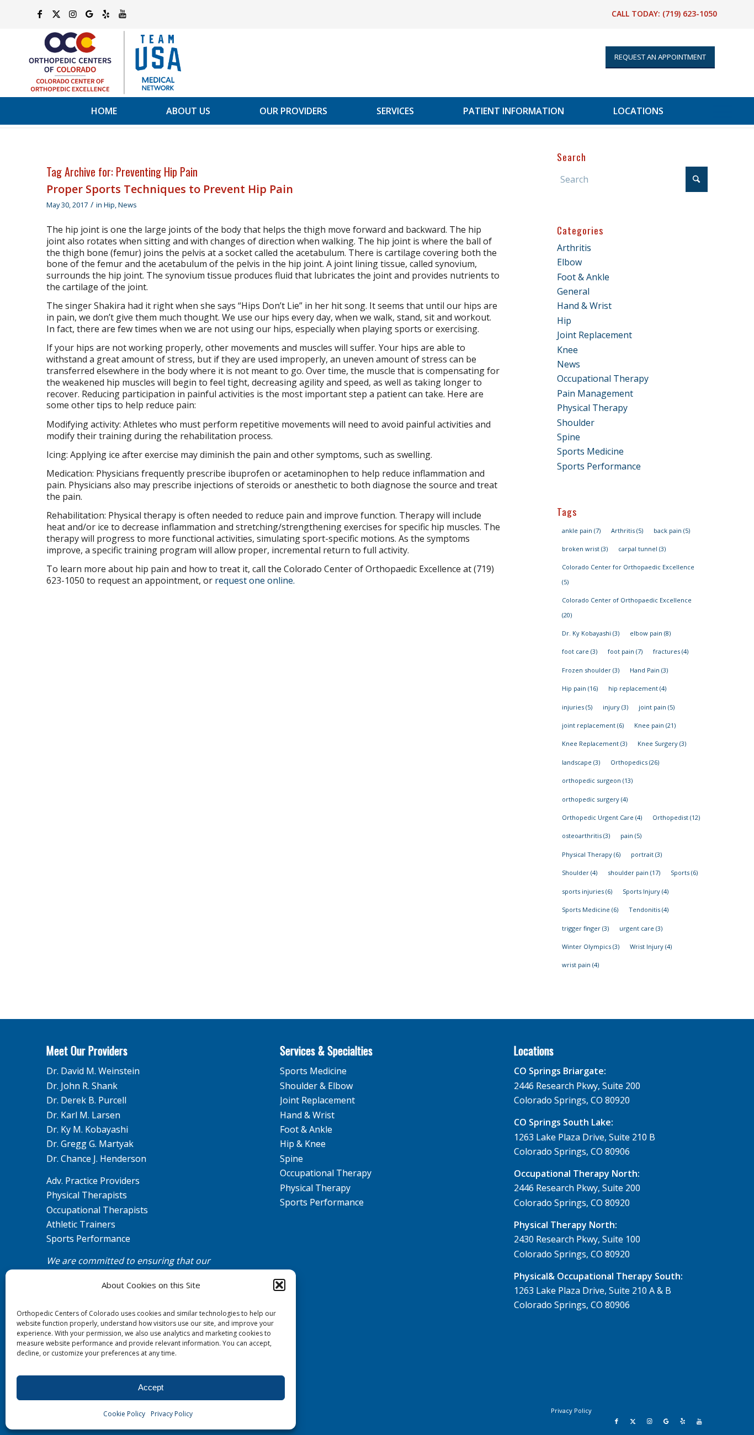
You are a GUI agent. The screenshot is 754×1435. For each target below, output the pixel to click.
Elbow (569, 262)
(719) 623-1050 (689, 13)
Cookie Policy (124, 1413)
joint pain (657, 707)
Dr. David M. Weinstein (93, 1071)
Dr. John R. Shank (82, 1086)
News (127, 205)
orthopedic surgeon (597, 780)
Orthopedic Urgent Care (602, 817)
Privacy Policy (172, 1413)
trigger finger (585, 928)
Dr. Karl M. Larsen (83, 1115)
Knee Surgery (662, 743)
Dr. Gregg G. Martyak (90, 1144)
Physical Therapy (592, 408)
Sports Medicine (590, 451)
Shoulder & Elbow (316, 1086)
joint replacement (593, 725)
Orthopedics (634, 762)
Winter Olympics (590, 946)
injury (615, 707)
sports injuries (587, 891)
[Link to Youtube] (122, 14)
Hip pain (580, 688)
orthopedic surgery (595, 799)
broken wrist (585, 549)
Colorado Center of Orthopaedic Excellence (627, 607)
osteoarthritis (586, 835)
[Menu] (722, 111)
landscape (581, 762)
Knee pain (655, 725)
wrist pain (580, 965)
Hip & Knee (303, 1144)
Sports (684, 872)
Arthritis (574, 248)
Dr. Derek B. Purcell (86, 1100)
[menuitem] (104, 111)
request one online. (255, 580)
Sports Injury (645, 891)
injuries (577, 707)
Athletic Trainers (80, 1224)
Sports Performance (599, 466)
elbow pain (650, 633)
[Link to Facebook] (39, 14)
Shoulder (575, 423)
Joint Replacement (594, 335)
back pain (672, 530)
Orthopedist (676, 817)
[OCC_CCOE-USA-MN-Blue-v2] (97, 62)
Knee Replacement (594, 743)
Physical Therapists (86, 1195)
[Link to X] (56, 14)
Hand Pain (649, 670)
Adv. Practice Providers (93, 1181)
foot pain (625, 651)
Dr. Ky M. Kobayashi (87, 1129)
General (573, 291)
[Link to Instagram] (73, 14)
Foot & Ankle (583, 277)
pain (630, 835)
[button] (279, 1284)
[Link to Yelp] (106, 14)
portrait (646, 854)
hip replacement (637, 688)
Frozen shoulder (590, 670)
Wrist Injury (651, 946)
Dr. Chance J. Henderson (96, 1159)
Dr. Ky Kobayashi (590, 633)
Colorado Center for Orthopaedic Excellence (628, 574)
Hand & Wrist (584, 306)
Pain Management (595, 393)
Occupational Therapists (97, 1210)
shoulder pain (634, 872)
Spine (568, 437)
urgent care (640, 928)
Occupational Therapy (603, 378)
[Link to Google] (89, 14)
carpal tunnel (642, 549)
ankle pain (581, 530)
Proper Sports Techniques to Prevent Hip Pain (169, 189)
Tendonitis (648, 909)
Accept (150, 1387)
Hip (109, 205)
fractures (670, 651)
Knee (567, 350)
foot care (579, 651)
